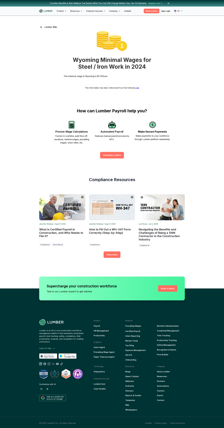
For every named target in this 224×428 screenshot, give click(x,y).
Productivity (99, 335)
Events (160, 395)
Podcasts (129, 386)
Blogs (127, 371)
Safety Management (166, 345)
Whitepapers (131, 410)
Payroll (97, 326)
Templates (130, 400)
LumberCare (99, 384)
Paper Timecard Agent (104, 357)
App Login (165, 11)
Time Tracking (163, 335)
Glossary (129, 391)
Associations (163, 386)
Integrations (99, 371)
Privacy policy (161, 423)
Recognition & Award (166, 350)
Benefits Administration (168, 326)
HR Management (101, 331)
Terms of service (177, 423)
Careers (160, 391)
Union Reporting (132, 336)
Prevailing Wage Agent (104, 352)
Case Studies (100, 389)
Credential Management (168, 331)
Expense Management (135, 350)
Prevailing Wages (133, 326)
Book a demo (152, 11)
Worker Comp (131, 341)
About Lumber (163, 371)
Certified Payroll (132, 331)
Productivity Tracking (167, 340)
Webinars (129, 381)
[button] (61, 11)
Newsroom (162, 376)
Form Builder (162, 354)
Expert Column (132, 376)
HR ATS (128, 355)
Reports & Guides (133, 395)
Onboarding (130, 360)
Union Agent (99, 347)
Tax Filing (129, 345)
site (137, 88)
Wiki (127, 405)
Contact (127, 11)
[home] (46, 11)
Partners (161, 381)
